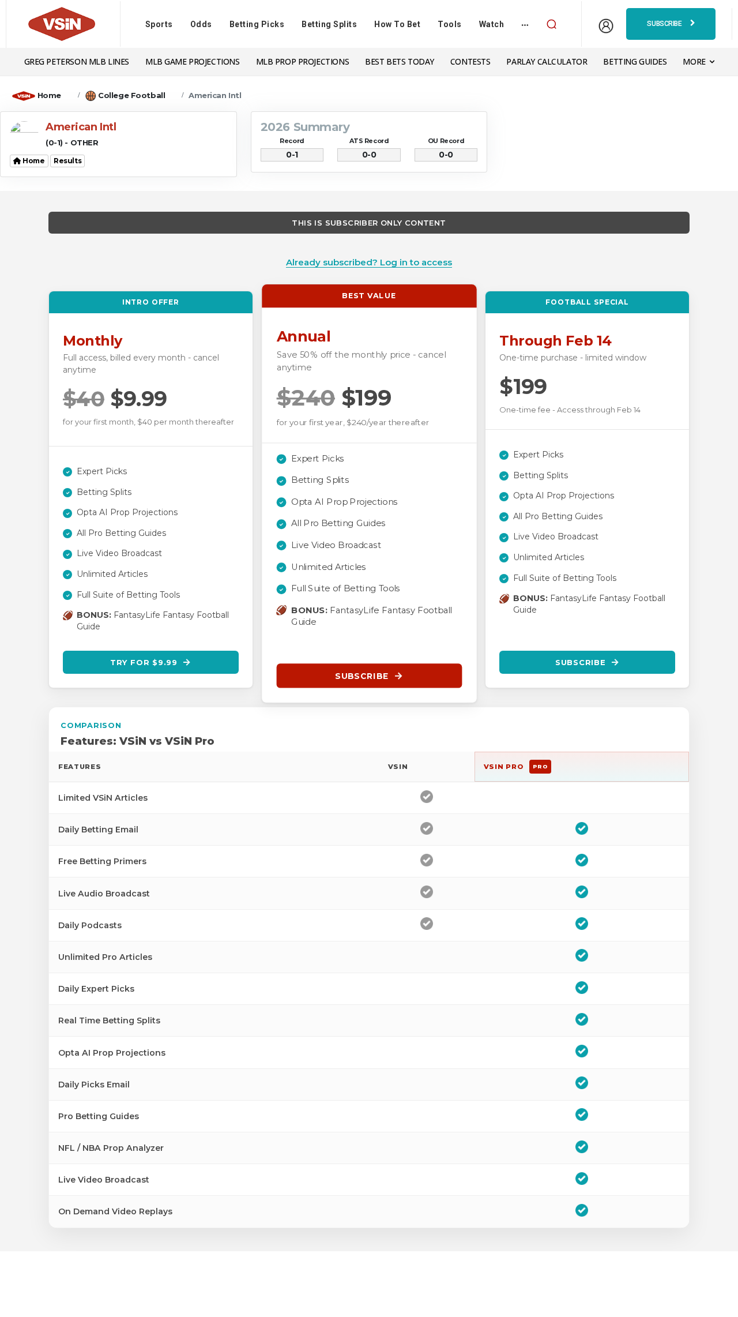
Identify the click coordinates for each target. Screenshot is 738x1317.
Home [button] (33, 160)
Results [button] (67, 160)
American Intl (215, 95)
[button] (551, 24)
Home (49, 95)
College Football (131, 95)
